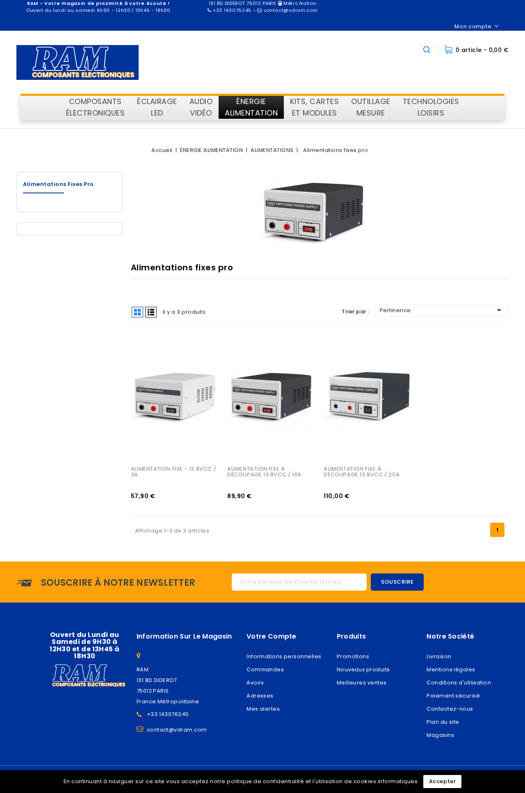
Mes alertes (263, 709)
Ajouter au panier (146, 372)
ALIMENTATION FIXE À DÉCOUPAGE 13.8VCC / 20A (361, 471)
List (151, 312)
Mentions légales (451, 669)
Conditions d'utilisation (459, 683)
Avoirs (255, 683)
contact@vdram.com (177, 730)
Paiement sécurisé (453, 696)
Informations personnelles (284, 656)
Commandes (265, 669)
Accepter (442, 781)
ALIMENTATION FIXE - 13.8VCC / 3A (174, 471)
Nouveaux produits (363, 669)
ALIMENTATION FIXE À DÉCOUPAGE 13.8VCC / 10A (264, 471)
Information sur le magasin (184, 636)
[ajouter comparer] (146, 338)
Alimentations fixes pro (58, 184)
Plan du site (443, 722)
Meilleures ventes (362, 683)
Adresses (260, 696)
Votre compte (272, 636)
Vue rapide (146, 355)
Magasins (440, 735)
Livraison (439, 656)
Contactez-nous (450, 709)
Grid (137, 312)
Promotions (353, 656)
